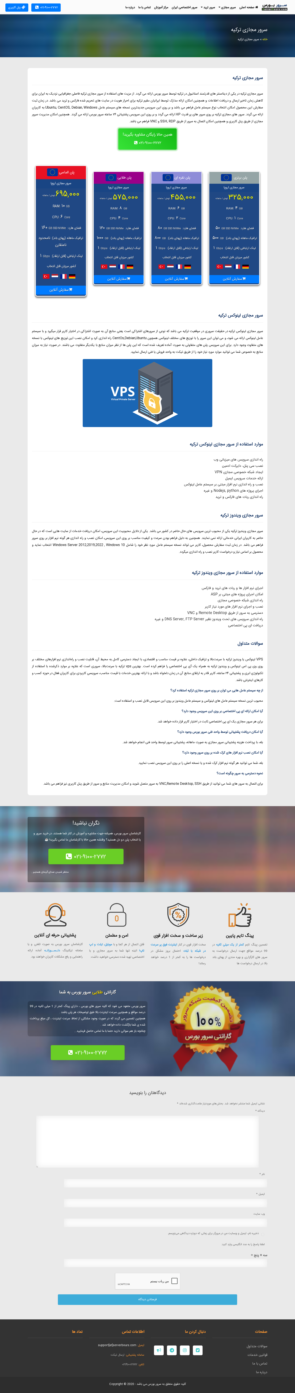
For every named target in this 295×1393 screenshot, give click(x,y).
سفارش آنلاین (232, 279)
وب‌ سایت (259, 1214)
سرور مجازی (228, 7)
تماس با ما (144, 7)
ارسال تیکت (117, 1355)
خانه (264, 39)
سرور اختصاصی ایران (184, 7)
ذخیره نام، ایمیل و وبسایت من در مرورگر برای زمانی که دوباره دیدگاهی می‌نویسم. (213, 1233)
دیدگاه (260, 1111)
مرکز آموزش (161, 7)
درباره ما (130, 7)
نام (262, 1174)
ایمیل (260, 1194)
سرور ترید (209, 7)
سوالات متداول (257, 1346)
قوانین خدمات (257, 1355)
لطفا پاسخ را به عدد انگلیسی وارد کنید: (243, 1244)
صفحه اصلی (247, 7)
